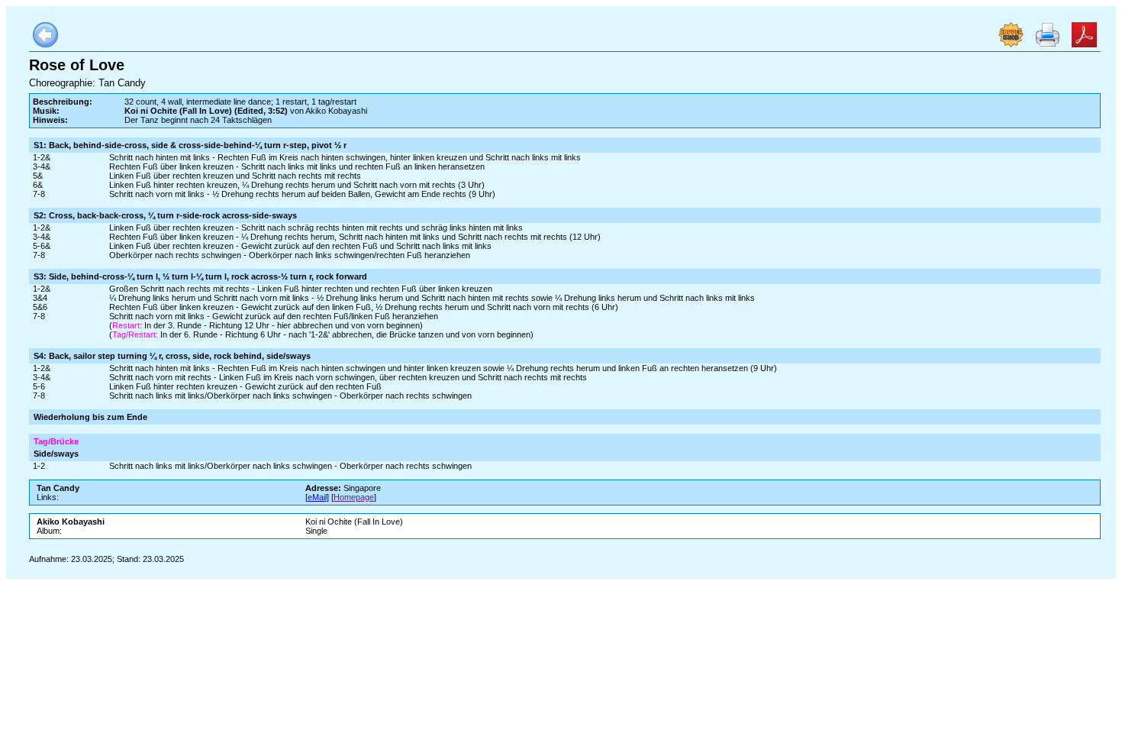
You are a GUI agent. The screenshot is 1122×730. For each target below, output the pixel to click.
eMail (317, 497)
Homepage (354, 497)
